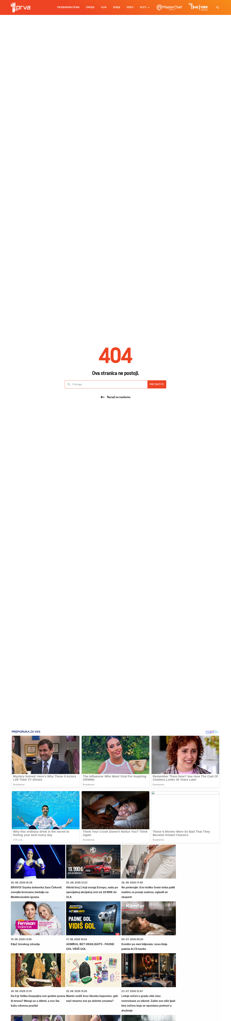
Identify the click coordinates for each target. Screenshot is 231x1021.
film (103, 7)
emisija (90, 7)
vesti (143, 7)
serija (116, 7)
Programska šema (68, 7)
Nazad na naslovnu (118, 397)
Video (130, 7)
